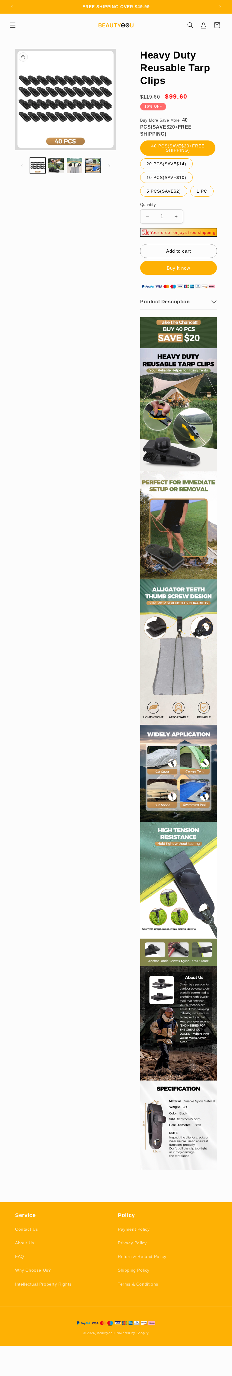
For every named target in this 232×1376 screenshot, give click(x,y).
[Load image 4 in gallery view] (93, 165)
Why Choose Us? (33, 1270)
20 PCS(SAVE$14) (166, 163)
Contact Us (26, 1229)
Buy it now (178, 268)
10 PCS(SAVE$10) (166, 177)
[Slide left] (21, 165)
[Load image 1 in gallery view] (37, 165)
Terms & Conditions (138, 1284)
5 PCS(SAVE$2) (164, 191)
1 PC (202, 191)
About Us (24, 1242)
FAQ (19, 1256)
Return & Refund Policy (142, 1256)
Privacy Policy (132, 1242)
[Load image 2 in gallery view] (56, 165)
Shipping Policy (134, 1270)
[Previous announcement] (11, 6)
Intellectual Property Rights (43, 1284)
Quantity (148, 204)
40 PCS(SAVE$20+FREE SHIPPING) (178, 148)
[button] (12, 25)
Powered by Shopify (132, 1333)
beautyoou (105, 1333)
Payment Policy (134, 1229)
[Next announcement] (220, 6)
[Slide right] (109, 165)
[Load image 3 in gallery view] (74, 165)
